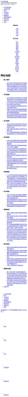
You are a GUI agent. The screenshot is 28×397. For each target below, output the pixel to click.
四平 (23, 129)
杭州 (17, 45)
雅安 (18, 224)
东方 (20, 186)
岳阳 (18, 204)
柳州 (19, 181)
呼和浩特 (16, 112)
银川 (22, 265)
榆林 (16, 247)
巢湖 (13, 163)
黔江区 (9, 237)
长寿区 (24, 232)
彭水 (23, 229)
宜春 (8, 86)
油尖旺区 (13, 278)
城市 (5, 307)
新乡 (17, 194)
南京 (17, 43)
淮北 (18, 163)
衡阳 (13, 204)
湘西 (10, 206)
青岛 (10, 86)
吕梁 (21, 106)
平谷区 (19, 101)
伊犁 (18, 260)
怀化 (24, 206)
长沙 (11, 204)
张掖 (25, 91)
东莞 (11, 175)
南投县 (16, 280)
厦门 (21, 155)
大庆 (17, 71)
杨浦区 (23, 148)
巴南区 (22, 239)
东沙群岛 (14, 175)
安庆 (21, 161)
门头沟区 (23, 97)
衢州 (18, 166)
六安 (20, 163)
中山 (10, 176)
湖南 (8, 204)
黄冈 (8, 201)
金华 (13, 168)
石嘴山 (19, 265)
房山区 (22, 101)
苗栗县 (11, 285)
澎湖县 (10, 281)
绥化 (17, 61)
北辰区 (11, 114)
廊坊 (23, 102)
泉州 (13, 155)
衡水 (8, 104)
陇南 (14, 254)
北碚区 (10, 230)
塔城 (10, 262)
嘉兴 (15, 168)
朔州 (13, 106)
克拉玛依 (14, 262)
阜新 (13, 132)
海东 (21, 255)
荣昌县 (12, 234)
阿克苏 (21, 258)
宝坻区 (16, 115)
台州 (21, 166)
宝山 (14, 153)
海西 (11, 255)
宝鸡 (23, 84)
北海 (14, 181)
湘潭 (19, 206)
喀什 (13, 258)
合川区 (16, 232)
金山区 (19, 148)
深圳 (17, 35)
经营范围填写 (7, 17)
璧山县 (21, 235)
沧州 (14, 102)
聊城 (8, 143)
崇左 (16, 180)
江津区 (22, 234)
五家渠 (10, 263)
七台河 (17, 66)
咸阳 (8, 249)
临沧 (8, 221)
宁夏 (8, 265)
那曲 (21, 212)
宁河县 (21, 114)
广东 (8, 175)
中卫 (11, 265)
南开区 (24, 115)
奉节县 (11, 229)
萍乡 (12, 147)
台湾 (8, 280)
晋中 (16, 106)
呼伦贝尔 (13, 109)
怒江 (15, 221)
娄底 (21, 204)
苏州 (21, 158)
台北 (13, 280)
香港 (8, 273)
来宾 (21, 180)
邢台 (17, 104)
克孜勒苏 (17, 258)
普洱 (21, 219)
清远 (13, 176)
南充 (12, 227)
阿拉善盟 (24, 111)
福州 (10, 157)
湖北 (8, 199)
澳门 (8, 272)
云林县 (14, 283)
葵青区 (20, 275)
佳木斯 (17, 58)
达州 (22, 227)
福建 (8, 155)
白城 (11, 129)
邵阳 (8, 206)
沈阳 (11, 132)
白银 (18, 91)
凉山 (8, 226)
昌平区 (11, 101)
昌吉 (8, 262)
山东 (8, 140)
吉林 (8, 129)
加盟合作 (6, 20)
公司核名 (6, 14)
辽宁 (8, 132)
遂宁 (17, 227)
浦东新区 (14, 150)
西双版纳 (24, 219)
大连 (21, 132)
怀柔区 (17, 84)
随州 (18, 201)
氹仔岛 (11, 272)
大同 (26, 106)
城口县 (10, 235)
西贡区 (11, 273)
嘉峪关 (12, 91)
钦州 (18, 180)
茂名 (23, 175)
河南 (8, 194)
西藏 (8, 212)
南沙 (12, 184)
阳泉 (10, 107)
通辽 (26, 109)
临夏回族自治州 (17, 252)
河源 (20, 176)
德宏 (23, 221)
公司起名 (6, 12)
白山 (26, 129)
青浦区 (21, 152)
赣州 (17, 147)
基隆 (23, 281)
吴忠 (16, 265)
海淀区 (24, 86)
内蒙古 (9, 109)
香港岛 (20, 278)
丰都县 (20, 232)
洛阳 (19, 194)
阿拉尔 (22, 262)
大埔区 (12, 275)
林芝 (13, 212)
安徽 (8, 161)
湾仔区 (25, 276)
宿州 (12, 165)
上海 (17, 30)
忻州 (13, 107)
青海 (8, 255)
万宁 (22, 183)
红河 (18, 219)
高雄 (8, 285)
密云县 (24, 99)
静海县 (9, 115)
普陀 (12, 153)
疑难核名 (6, 15)
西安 (21, 247)
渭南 (13, 247)
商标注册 (6, 18)
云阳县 (9, 232)
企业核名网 (4, 310)
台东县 (14, 281)
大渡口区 (11, 239)
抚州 (22, 145)
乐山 (26, 224)
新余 (16, 145)
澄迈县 (24, 186)
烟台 (23, 142)
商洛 (26, 247)
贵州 (8, 216)
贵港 (22, 181)
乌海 (8, 111)
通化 (8, 130)
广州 (17, 33)
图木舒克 (14, 263)
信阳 (15, 196)
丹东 (17, 134)
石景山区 (15, 99)
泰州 (23, 158)
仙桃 (25, 201)
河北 (8, 102)
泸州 (19, 227)
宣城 (8, 163)
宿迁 (26, 158)
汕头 (18, 178)
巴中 (19, 226)
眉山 (21, 224)
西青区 (12, 115)
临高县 (12, 186)
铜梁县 (19, 239)
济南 (18, 142)
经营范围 (6, 367)
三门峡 (12, 196)
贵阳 (11, 216)
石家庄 (18, 102)
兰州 (20, 91)
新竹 (25, 283)
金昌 (15, 91)
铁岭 (16, 132)
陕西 (8, 247)
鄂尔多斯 (9, 112)
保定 (19, 104)
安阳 (20, 196)
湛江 (15, 176)
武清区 (15, 117)
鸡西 (17, 64)
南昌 (13, 145)
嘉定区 (14, 152)
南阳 (12, 198)
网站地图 (13, 310)
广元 (14, 227)
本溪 (26, 132)
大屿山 (24, 278)
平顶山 (14, 84)
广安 (24, 226)
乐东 (9, 186)
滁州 (26, 161)
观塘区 (9, 278)
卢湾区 (10, 150)
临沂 (8, 142)
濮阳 (24, 194)
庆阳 (9, 252)
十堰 (18, 199)
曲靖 (8, 222)
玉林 (24, 181)
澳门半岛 (15, 272)
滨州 (10, 142)
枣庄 (18, 140)
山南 (11, 212)
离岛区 (15, 273)
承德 (26, 102)
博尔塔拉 (10, 260)
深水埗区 (9, 276)
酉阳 (15, 234)
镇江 (11, 158)
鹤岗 (17, 60)
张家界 (16, 206)
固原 (13, 265)
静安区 (17, 152)
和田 (11, 258)
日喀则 (24, 212)
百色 (23, 180)
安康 (10, 249)
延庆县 (11, 99)
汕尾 (23, 178)
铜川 (18, 247)
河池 (13, 180)
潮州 (23, 176)
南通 (13, 158)
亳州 (23, 161)
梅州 (8, 176)
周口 (9, 198)
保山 (13, 221)
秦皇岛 (16, 86)
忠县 (17, 229)
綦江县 (16, 237)
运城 (23, 106)
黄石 (13, 201)
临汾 (15, 107)
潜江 (23, 201)
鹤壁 (18, 196)
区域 (5, 22)
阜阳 (16, 161)
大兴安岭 (17, 51)
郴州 (13, 206)
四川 (8, 224)
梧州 (17, 181)
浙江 (8, 166)
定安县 (16, 183)
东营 (23, 140)
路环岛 (24, 272)
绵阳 (22, 226)
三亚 (11, 183)
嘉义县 (10, 283)
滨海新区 (19, 117)
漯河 (14, 198)
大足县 (25, 235)
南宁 (12, 181)
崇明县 (9, 153)
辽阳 (25, 134)
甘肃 (8, 250)
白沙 (18, 186)
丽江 (18, 221)
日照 (21, 140)
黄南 (23, 255)
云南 (8, 219)
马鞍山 (9, 165)
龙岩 (18, 155)
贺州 (9, 181)
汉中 (13, 249)
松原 (13, 129)
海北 (16, 255)
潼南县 (20, 229)
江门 (15, 178)
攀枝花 (11, 226)
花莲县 (17, 283)
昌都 (16, 212)
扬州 (15, 160)
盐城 (18, 158)
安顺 (24, 216)
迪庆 (20, 221)
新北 (20, 281)
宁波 (16, 166)
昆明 (11, 219)
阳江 (18, 176)
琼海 (15, 186)
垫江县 (20, 237)
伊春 (17, 55)
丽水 (26, 166)
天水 (23, 252)
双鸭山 (17, 63)
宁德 (16, 155)
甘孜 (11, 224)
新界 (17, 278)
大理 (10, 221)
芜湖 (18, 161)
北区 (9, 275)
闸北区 (10, 152)
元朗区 (23, 273)
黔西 (12, 217)
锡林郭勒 (22, 109)
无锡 (13, 160)
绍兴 (8, 168)
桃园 (11, 280)
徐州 (10, 160)
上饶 (14, 147)
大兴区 (20, 86)
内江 (9, 227)
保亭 (24, 183)
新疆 (8, 258)
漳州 (8, 157)
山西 (8, 106)
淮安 (16, 158)
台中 (23, 283)
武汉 (17, 41)
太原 (11, 106)
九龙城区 (24, 275)
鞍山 (23, 134)
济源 (17, 198)
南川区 (19, 234)
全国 (17, 28)
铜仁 (17, 216)
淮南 (10, 163)
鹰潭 (24, 145)
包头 (20, 111)
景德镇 (19, 145)
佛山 (21, 175)
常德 (16, 204)
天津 (17, 50)
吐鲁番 (15, 260)
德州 (10, 143)
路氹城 (20, 272)
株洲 (23, 204)
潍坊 (15, 142)
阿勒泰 (19, 262)
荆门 (21, 199)
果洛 (8, 257)
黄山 (15, 163)
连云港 (19, 160)
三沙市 (10, 188)
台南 (20, 283)
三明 (26, 155)
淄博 (13, 86)
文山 (25, 221)
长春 (16, 129)
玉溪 (16, 219)
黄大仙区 (14, 276)
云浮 (8, 178)
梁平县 (12, 232)
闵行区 (15, 148)
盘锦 (8, 134)
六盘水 (14, 216)
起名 (5, 354)
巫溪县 (24, 237)
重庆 (17, 48)
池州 (23, 163)
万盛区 (17, 230)
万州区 (14, 235)
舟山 (23, 166)
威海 (26, 140)
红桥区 (25, 114)
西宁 (13, 255)
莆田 (23, 155)
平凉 (17, 254)
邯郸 (21, 102)
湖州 (10, 168)
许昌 (22, 194)
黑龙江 (9, 124)
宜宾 (17, 226)
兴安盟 (18, 109)
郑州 (23, 196)
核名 (5, 340)
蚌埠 (11, 161)
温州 (11, 166)
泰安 (20, 142)
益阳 (26, 204)
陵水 (20, 184)
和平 (25, 117)
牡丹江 (17, 69)
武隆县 (12, 237)
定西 (12, 252)
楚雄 (13, 219)
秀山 (20, 230)
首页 (5, 10)
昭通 (10, 222)
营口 (14, 134)
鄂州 (11, 199)
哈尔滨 (17, 68)
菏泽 (25, 142)
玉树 (26, 255)
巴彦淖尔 (16, 111)
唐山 (14, 104)
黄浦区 (25, 152)
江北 (9, 240)
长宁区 (19, 150)
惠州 (13, 178)
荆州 (16, 199)
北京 (17, 32)
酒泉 (23, 91)
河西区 (15, 114)
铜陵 (25, 163)
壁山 (12, 240)
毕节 (19, 216)
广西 (8, 180)
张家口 (11, 104)
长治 (8, 107)
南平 (11, 155)
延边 (18, 129)
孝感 (10, 201)
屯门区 (19, 273)
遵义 (22, 216)
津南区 (11, 117)
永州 (22, 206)
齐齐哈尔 (17, 56)
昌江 (18, 184)
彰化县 (23, 280)
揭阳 (10, 178)
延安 (23, 247)
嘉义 (19, 280)
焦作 (9, 196)
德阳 (13, 224)
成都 (17, 46)
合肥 (13, 161)
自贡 (23, 224)
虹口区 (11, 148)
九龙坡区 (24, 230)
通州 (25, 101)
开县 (14, 229)
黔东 (9, 217)
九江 (9, 147)
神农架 (11, 203)
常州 (22, 160)
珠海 (26, 175)
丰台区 (15, 101)
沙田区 (16, 275)
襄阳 (13, 199)
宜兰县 (17, 281)
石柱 (15, 239)
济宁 (13, 142)
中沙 (9, 184)
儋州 (19, 183)
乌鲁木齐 (24, 260)
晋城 (18, 106)
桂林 (11, 180)
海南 (8, 183)
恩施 (20, 201)
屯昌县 (15, 184)
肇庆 (20, 178)
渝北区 (17, 235)
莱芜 (16, 140)
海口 (13, 183)
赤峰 (13, 112)
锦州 (18, 132)
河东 (23, 117)
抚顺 (23, 132)
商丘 (20, 84)
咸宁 (15, 201)
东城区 (20, 99)
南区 (18, 276)
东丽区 (20, 115)
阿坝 (14, 226)
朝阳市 (11, 134)
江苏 (8, 158)
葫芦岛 (20, 134)
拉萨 (18, 212)
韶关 (18, 175)
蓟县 (18, 114)
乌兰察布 (11, 111)
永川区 (14, 230)
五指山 (24, 184)
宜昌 (26, 199)
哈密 (20, 260)
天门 (8, 203)
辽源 (10, 130)
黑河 (17, 53)
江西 (8, 145)
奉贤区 (22, 150)
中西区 (21, 276)
